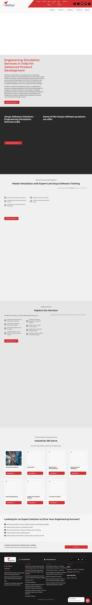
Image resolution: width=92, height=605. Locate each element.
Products (52, 10)
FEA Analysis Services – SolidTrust (55, 570)
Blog (5, 581)
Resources (79, 10)
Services (61, 10)
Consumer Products (30, 596)
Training (44, 1)
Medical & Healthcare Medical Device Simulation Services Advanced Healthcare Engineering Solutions (34, 586)
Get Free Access (59, 3)
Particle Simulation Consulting (53, 576)
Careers (39, 1)
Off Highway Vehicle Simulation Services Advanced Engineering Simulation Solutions (35, 592)
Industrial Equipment (30, 582)
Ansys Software (8, 566)
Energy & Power (29, 580)
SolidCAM (7, 568)
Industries (69, 10)
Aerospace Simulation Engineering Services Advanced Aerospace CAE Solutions (34, 572)
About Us (87, 10)
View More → (10, 473)
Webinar (65, 1)
